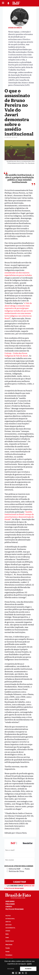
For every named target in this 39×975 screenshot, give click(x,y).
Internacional (10, 918)
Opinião (8, 930)
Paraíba (8, 948)
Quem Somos (10, 901)
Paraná (7, 951)
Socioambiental (10, 927)
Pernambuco (9, 955)
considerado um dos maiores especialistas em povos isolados (18, 273)
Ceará (7, 937)
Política (8, 915)
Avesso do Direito (15, 28)
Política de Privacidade (15, 909)
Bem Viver (8, 924)
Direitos (8, 921)
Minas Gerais (9, 944)
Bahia (7, 934)
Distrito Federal (10, 941)
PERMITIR (28, 969)
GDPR (29, 964)
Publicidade (10, 904)
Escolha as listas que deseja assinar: (19, 866)
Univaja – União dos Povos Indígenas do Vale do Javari (16, 354)
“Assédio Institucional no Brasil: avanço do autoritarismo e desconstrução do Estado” (19, 515)
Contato (9, 906)
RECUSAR (10, 969)
